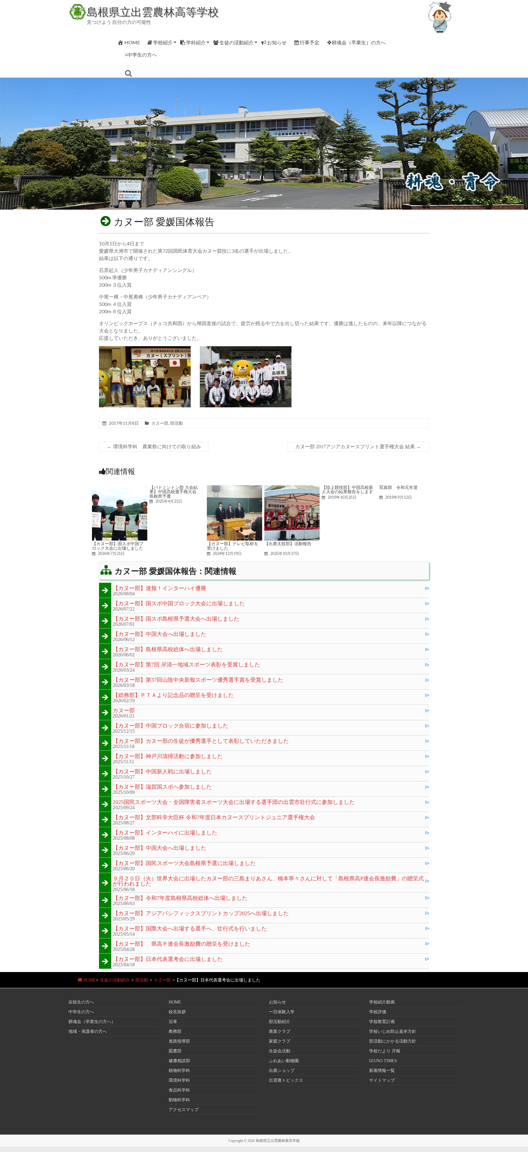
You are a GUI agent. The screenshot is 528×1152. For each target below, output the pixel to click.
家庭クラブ (279, 1041)
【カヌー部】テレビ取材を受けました (232, 545)
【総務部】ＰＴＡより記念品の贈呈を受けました (173, 695)
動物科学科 (179, 1100)
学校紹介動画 (382, 1002)
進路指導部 (179, 1041)
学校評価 (377, 1012)
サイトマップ (382, 1080)
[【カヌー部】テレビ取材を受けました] (234, 488)
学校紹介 (163, 42)
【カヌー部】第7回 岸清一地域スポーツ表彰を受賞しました (186, 665)
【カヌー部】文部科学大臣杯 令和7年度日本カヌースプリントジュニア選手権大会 (214, 817)
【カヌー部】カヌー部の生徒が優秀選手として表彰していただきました (201, 741)
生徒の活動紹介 (236, 42)
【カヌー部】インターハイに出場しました (165, 833)
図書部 (175, 1051)
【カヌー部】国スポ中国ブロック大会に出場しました (117, 545)
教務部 (175, 1031)
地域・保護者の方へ (87, 1031)
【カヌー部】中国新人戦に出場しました (162, 772)
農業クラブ (279, 1031)
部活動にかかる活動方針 (392, 1041)
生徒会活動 (279, 1051)
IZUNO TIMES (383, 1060)
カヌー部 (159, 423)
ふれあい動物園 (284, 1060)
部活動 (176, 423)
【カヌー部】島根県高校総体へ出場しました (168, 649)
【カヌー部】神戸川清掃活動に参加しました (168, 756)
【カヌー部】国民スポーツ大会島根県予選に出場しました (184, 863)
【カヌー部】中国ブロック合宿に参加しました (170, 726)
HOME (132, 42)
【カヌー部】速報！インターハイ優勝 (159, 588)
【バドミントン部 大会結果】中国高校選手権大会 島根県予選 (175, 492)
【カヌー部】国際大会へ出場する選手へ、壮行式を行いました (190, 929)
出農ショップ (282, 1070)
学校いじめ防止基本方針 (392, 1031)
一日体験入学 (282, 1012)
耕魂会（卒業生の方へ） (92, 1021)
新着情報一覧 (382, 1070)
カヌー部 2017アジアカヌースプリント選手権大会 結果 (358, 446)
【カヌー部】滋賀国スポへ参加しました (162, 787)
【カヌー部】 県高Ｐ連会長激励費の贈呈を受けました (181, 944)
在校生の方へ (81, 1002)
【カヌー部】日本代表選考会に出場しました (168, 959)
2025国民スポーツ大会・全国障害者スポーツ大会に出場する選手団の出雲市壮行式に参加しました (234, 802)
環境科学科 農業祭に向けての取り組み (154, 446)
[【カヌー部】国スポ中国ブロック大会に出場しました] (119, 488)
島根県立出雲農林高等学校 (153, 11)
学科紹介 (196, 42)
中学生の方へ (81, 1012)
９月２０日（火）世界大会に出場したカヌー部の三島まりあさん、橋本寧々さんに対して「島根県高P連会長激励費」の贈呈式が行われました (268, 881)
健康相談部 (179, 1060)
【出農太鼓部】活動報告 (287, 543)
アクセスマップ (184, 1109)
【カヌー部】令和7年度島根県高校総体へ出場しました (180, 898)
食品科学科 (179, 1090)
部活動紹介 (279, 1021)
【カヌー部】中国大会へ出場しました (159, 634)
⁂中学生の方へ (141, 54)
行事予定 (309, 42)
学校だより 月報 (384, 1051)
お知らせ (277, 42)
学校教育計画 (382, 1021)
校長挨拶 (177, 1012)
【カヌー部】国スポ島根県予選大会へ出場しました (176, 619)
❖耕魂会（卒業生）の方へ (356, 42)
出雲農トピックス (286, 1080)
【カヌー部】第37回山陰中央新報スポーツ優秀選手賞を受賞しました (198, 680)
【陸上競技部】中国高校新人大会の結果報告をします (347, 489)
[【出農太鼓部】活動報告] (292, 488)
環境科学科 (179, 1080)
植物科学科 (179, 1070)
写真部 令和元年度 (398, 487)
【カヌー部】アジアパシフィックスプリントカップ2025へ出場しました (201, 913)
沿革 (173, 1021)
